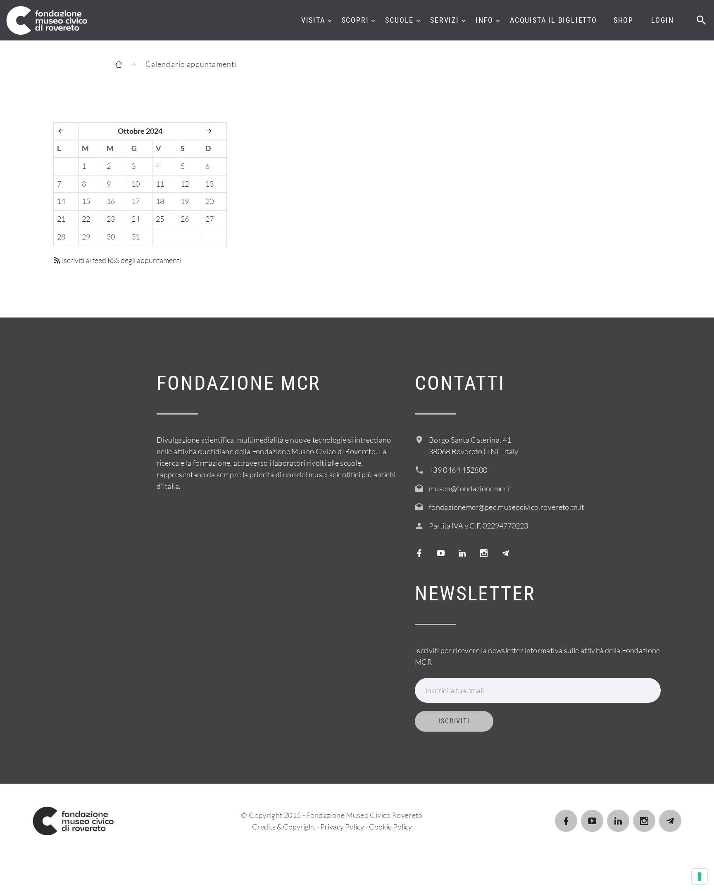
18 (160, 201)
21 (61, 218)
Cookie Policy (390, 826)
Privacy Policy (342, 826)
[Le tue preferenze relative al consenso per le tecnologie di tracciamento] (699, 876)
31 (135, 236)
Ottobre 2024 (140, 130)
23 (111, 218)
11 (160, 183)
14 (61, 201)
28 (61, 236)
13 (209, 183)
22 (86, 218)
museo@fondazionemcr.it (470, 488)
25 (160, 218)
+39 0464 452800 (458, 469)
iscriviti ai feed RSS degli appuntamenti (121, 260)
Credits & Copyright (283, 826)
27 (209, 218)
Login (662, 20)
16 (111, 201)
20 (209, 201)
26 (185, 218)
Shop (623, 20)
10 (135, 183)
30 (111, 236)
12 (185, 183)
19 (185, 201)
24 (135, 218)
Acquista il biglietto (553, 20)
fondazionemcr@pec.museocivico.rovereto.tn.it (506, 507)
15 (86, 201)
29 (86, 236)
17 (135, 201)
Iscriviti (454, 721)
